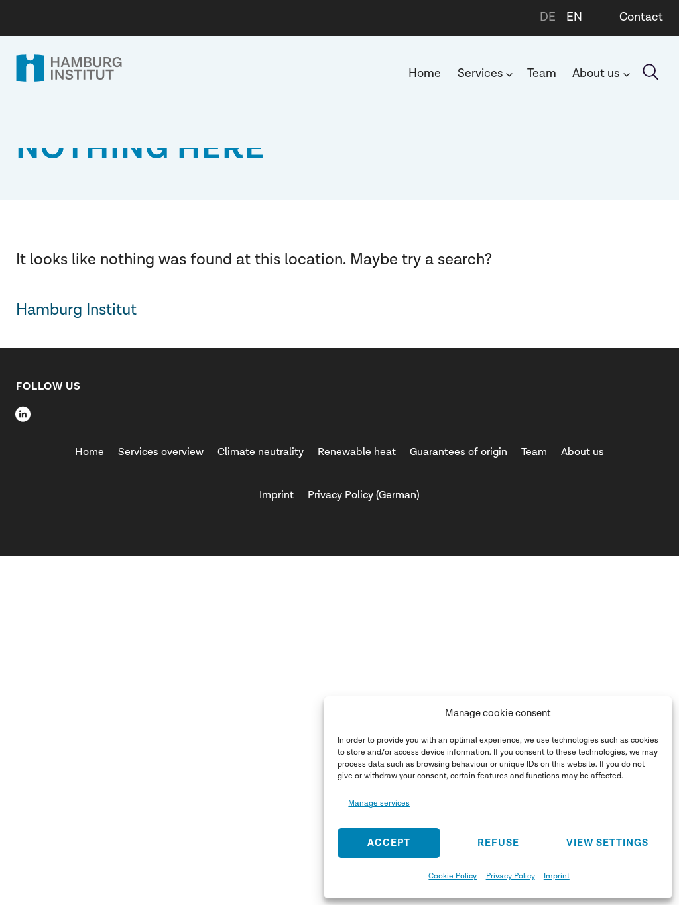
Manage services (379, 803)
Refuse (498, 843)
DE (548, 17)
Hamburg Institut (76, 309)
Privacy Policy (510, 875)
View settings (607, 843)
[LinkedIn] (22, 414)
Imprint (557, 875)
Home (424, 73)
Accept (388, 843)
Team (541, 73)
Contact (641, 17)
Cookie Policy (452, 875)
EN (574, 17)
